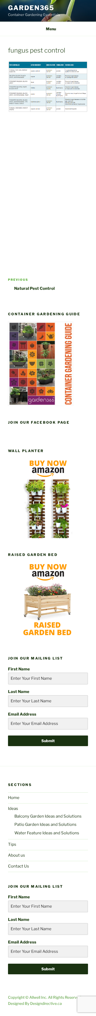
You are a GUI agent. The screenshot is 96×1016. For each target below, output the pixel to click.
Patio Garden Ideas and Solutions (45, 824)
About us (16, 855)
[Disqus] (48, 187)
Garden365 (31, 8)
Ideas (13, 808)
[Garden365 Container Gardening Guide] (40, 404)
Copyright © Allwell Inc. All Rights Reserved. (45, 997)
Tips (12, 844)
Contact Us (18, 866)
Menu (51, 29)
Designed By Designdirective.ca (35, 1003)
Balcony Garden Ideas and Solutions (48, 816)
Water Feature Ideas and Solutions (46, 833)
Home (13, 797)
